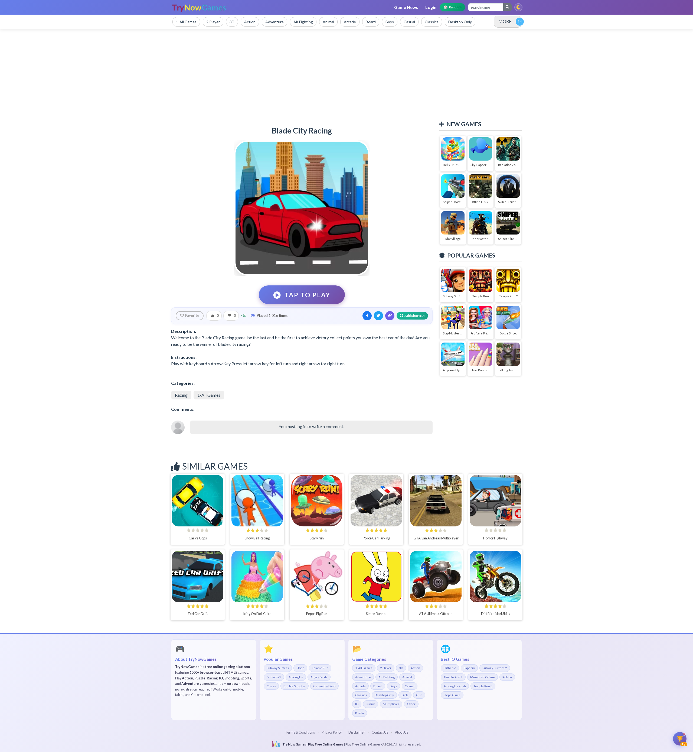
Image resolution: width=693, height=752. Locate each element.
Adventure (363, 677)
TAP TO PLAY (307, 294)
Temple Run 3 (482, 686)
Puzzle (359, 713)
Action (415, 668)
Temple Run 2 (453, 677)
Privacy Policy (332, 732)
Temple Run (320, 668)
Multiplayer (391, 704)
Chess (271, 686)
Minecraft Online (482, 677)
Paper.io (469, 668)
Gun (419, 695)
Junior (370, 704)
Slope (300, 668)
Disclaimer (356, 732)
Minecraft (274, 677)
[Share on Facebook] (367, 315)
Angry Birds (319, 677)
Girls (404, 695)
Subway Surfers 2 (494, 668)
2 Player (385, 668)
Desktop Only (384, 695)
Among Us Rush (455, 686)
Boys (393, 686)
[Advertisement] (346, 75)
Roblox (507, 677)
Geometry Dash (324, 686)
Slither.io (450, 668)
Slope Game (452, 695)
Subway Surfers (278, 668)
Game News (406, 7)
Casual (409, 686)
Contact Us (380, 732)
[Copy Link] (389, 315)
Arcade (360, 686)
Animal (407, 677)
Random (452, 7)
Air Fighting (386, 677)
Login (430, 7)
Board (377, 686)
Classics (361, 695)
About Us (401, 732)
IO (356, 704)
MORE (504, 21)
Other (411, 704)
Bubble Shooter (294, 686)
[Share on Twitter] (378, 315)
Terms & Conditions (300, 732)
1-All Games (208, 395)
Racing (181, 395)
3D (401, 668)
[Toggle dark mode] (518, 7)
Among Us (296, 677)
